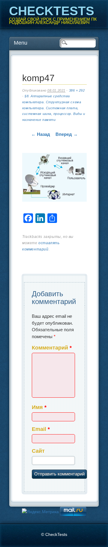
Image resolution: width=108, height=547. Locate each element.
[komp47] (54, 178)
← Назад (40, 134)
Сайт (38, 451)
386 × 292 (77, 90)
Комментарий (52, 348)
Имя (39, 407)
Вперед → (67, 134)
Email (41, 429)
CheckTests (51, 11)
